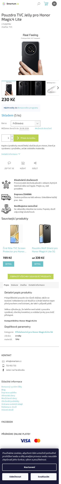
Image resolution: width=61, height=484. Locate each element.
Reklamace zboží (9, 407)
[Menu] (54, 4)
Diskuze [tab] (14, 285)
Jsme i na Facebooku (15, 370)
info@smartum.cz (13, 361)
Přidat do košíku (28, 138)
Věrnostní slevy (8, 395)
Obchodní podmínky (10, 401)
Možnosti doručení (43, 128)
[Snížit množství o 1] (12, 139)
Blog (3, 389)
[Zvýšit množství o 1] (12, 136)
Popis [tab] (6, 285)
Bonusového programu (28, 107)
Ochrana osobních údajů (12, 404)
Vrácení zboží (7, 410)
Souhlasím (43, 476)
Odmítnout (15, 476)
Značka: (6, 27)
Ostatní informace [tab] (37, 285)
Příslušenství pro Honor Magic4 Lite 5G (34, 332)
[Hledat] (39, 4)
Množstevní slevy (9, 398)
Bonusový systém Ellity (11, 387)
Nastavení (29, 467)
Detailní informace (9, 154)
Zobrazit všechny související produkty (30, 276)
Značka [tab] (23, 285)
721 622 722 (11, 365)
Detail (8, 264)
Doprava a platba (8, 392)
